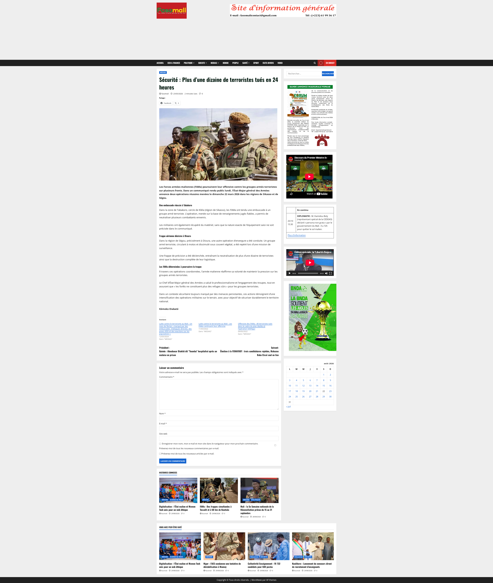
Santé (245, 62)
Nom (162, 413)
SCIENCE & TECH (176, 500)
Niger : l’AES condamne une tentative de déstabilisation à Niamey (222, 565)
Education (254, 557)
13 (310, 385)
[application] (310, 262)
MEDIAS (214, 62)
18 (296, 391)
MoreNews (257, 580)
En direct (330, 62)
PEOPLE (235, 62)
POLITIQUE (188, 62)
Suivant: (249, 351)
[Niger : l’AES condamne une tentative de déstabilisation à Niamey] (224, 546)
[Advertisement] (246, 38)
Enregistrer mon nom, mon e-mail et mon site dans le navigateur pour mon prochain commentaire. (210, 443)
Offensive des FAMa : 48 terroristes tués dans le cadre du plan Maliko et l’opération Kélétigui (255, 326)
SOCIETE (201, 62)
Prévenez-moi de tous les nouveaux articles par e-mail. (187, 453)
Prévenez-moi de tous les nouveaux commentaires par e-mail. (189, 448)
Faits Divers (268, 62)
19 (303, 391)
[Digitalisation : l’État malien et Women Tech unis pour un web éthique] (178, 490)
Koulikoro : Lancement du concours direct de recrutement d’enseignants (312, 565)
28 (317, 396)
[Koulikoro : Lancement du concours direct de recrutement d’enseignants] (313, 546)
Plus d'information (297, 235)
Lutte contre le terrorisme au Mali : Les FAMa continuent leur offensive (215, 324)
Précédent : (188, 351)
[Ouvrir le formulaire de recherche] (315, 62)
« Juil (288, 406)
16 (330, 385)
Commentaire (166, 377)
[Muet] (326, 273)
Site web (163, 433)
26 (303, 396)
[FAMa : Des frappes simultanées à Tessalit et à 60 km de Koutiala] (219, 490)
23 (330, 391)
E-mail (163, 423)
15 (324, 385)
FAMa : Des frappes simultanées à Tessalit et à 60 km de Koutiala (215, 508)
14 (317, 385)
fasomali (165, 93)
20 (310, 391)
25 (296, 396)
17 (290, 391)
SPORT (256, 62)
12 (303, 385)
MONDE (226, 62)
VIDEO (280, 62)
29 (324, 396)
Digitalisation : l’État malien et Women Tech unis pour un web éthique (177, 508)
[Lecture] (289, 273)
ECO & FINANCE (174, 62)
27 (310, 396)
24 (290, 396)
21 (317, 391)
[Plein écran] (330, 273)
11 (296, 385)
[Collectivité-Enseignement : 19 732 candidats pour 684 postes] (269, 546)
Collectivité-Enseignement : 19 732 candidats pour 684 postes (264, 565)
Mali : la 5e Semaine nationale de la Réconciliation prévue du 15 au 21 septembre (257, 510)
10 (290, 385)
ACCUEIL (160, 62)
